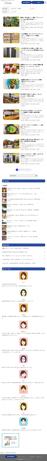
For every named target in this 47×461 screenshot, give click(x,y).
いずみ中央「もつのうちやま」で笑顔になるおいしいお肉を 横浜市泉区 (22, 236)
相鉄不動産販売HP (26, 2)
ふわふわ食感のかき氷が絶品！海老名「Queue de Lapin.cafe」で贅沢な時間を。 (24, 199)
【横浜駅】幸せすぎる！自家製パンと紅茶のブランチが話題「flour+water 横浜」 (24, 188)
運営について (39, 456)
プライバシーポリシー (22, 456)
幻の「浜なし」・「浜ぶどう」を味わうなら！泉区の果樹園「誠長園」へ (22, 220)
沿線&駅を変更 (13, 8)
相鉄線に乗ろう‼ (21, 459)
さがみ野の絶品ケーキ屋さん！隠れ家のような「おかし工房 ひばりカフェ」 (23, 215)
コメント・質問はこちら (38, 2)
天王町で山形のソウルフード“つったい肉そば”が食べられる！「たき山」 (22, 193)
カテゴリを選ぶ (13, 11)
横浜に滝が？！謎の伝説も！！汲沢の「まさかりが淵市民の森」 (20, 204)
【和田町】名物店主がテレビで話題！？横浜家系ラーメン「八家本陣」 (22, 231)
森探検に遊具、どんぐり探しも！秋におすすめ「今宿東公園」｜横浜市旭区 (23, 209)
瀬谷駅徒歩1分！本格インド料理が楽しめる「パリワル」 (19, 225)
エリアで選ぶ (32, 8)
